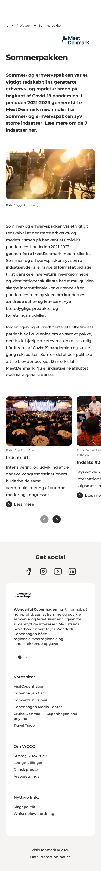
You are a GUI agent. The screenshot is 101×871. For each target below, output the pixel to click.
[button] (39, 477)
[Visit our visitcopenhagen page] (43, 571)
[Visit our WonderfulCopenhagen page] (57, 571)
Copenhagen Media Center (38, 707)
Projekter (23, 25)
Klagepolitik (24, 807)
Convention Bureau (31, 700)
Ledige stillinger (28, 763)
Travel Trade (24, 725)
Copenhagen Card (30, 693)
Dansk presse (26, 769)
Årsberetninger (27, 776)
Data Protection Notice (50, 857)
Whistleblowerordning (34, 813)
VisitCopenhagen (29, 686)
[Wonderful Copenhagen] (24, 595)
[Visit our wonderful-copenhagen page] (72, 571)
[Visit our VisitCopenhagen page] (29, 571)
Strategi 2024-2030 (30, 756)
